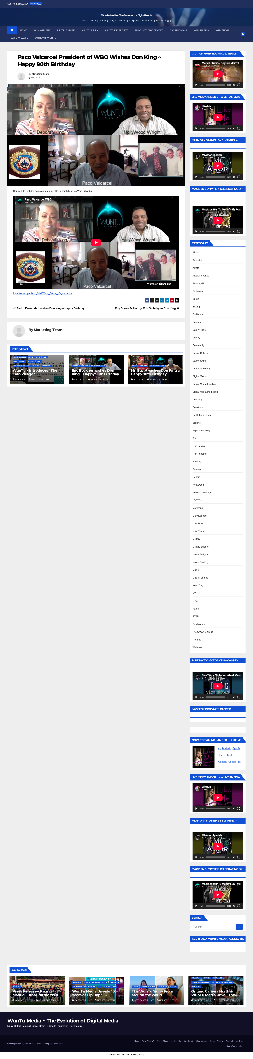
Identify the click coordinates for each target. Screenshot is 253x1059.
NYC (195, 601)
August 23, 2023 (203, 1000)
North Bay (198, 585)
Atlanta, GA (199, 283)
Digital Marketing (202, 368)
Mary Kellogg (200, 516)
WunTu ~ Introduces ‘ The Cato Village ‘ (35, 372)
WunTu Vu (222, 30)
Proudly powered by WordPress (21, 1043)
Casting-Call (178, 30)
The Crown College (21, 366)
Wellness (46, 366)
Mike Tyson (199, 531)
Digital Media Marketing (205, 392)
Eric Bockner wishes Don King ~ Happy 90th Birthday (95, 372)
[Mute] (234, 84)
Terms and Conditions (119, 1054)
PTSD (39, 361)
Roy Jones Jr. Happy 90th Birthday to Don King (145, 308)
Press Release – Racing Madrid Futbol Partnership (35, 993)
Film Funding (200, 454)
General (197, 477)
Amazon (222, 762)
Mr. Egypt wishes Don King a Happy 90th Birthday (155, 372)
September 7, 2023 (144, 1000)
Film (195, 438)
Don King (84, 366)
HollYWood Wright (202, 492)
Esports (197, 423)
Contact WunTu (216, 1041)
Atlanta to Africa (201, 275)
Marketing (198, 508)
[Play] (196, 84)
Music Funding (19, 361)
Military (196, 539)
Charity (196, 337)
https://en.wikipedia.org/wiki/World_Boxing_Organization (42, 293)
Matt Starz (198, 523)
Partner (31, 361)
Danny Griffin (200, 361)
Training (36, 366)
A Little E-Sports (116, 30)
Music (45, 357)
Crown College (201, 353)
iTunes (221, 755)
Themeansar (58, 1043)
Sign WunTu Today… (235, 1046)
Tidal (229, 755)
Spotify (236, 748)
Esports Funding (201, 430)
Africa (196, 252)
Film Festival (199, 446)
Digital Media (200, 376)
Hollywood (198, 485)
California (198, 314)
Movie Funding (34, 357)
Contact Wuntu (45, 38)
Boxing (75, 366)
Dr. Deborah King (98, 366)
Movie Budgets (19, 357)
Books (196, 299)
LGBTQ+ (197, 500)
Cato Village (19, 38)
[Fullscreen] (238, 84)
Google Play (234, 762)
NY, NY (196, 593)
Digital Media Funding (204, 384)
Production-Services (149, 30)
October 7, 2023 (84, 1000)
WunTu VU (188, 1041)
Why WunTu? (42, 30)
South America (200, 624)
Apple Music (224, 748)
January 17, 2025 (24, 1000)
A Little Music (66, 30)
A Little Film (90, 30)
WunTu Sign (201, 30)
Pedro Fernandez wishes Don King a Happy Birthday (50, 308)
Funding (197, 461)
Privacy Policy (137, 1054)
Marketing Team (40, 74)
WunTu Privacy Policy (235, 1041)
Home (23, 30)
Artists (196, 268)
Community (199, 345)
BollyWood (198, 291)
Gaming (197, 469)
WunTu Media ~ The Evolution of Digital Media (126, 15)
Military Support (201, 547)
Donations (198, 407)
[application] (218, 74)
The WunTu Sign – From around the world (152, 993)
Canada (197, 322)
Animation (198, 260)
